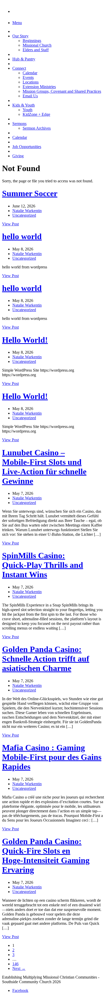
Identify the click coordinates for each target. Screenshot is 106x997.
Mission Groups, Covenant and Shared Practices (62, 91)
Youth (27, 110)
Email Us (30, 96)
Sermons (19, 123)
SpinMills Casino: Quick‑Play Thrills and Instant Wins (42, 565)
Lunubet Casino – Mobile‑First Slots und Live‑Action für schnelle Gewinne (44, 467)
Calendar (30, 73)
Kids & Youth (23, 105)
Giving (18, 156)
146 (15, 964)
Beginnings (32, 40)
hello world (22, 236)
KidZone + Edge (36, 114)
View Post (10, 224)
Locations (31, 82)
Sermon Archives (37, 128)
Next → (18, 968)
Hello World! (25, 339)
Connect (19, 68)
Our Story (20, 36)
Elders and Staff (36, 50)
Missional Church (37, 45)
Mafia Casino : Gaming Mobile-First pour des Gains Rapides (51, 757)
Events (28, 77)
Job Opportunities (26, 146)
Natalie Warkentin (27, 210)
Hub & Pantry (23, 59)
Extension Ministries (39, 87)
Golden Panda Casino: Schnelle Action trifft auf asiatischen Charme (45, 659)
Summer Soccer (29, 193)
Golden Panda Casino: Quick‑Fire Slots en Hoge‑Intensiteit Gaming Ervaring (46, 855)
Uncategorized (24, 215)
